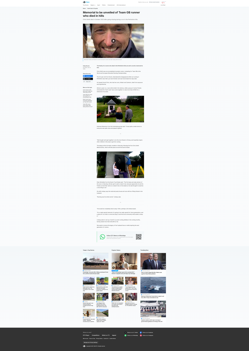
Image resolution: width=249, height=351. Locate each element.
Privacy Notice (99, 338)
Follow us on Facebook (148, 332)
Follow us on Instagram (148, 335)
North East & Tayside (92, 8)
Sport (98, 5)
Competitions (95, 335)
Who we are (85, 338)
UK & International (121, 5)
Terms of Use (92, 338)
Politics (104, 5)
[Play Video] (113, 40)
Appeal (114, 335)
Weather (140, 2)
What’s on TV (106, 335)
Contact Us (106, 338)
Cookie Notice (112, 338)
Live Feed (163, 5)
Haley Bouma (86, 65)
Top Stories (86, 5)
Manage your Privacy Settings (90, 342)
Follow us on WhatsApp (132, 335)
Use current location (155, 2)
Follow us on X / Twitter (132, 332)
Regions (93, 5)
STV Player (86, 335)
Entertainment (111, 5)
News (84, 8)
